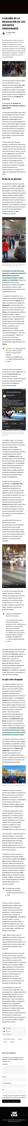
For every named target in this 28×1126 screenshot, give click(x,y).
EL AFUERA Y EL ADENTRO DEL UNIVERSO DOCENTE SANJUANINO (13, 106)
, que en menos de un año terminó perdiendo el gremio (13, 122)
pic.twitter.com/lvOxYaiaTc (13, 890)
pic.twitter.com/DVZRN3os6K (14, 357)
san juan (5, 1041)
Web (3, 1089)
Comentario (5, 1064)
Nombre (4, 1076)
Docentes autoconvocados (9, 1039)
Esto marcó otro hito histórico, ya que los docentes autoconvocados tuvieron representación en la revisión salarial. (13, 732)
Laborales (20, 1039)
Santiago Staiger (10, 32)
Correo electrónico (7, 1083)
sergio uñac (12, 1041)
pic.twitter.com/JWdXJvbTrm (14, 637)
